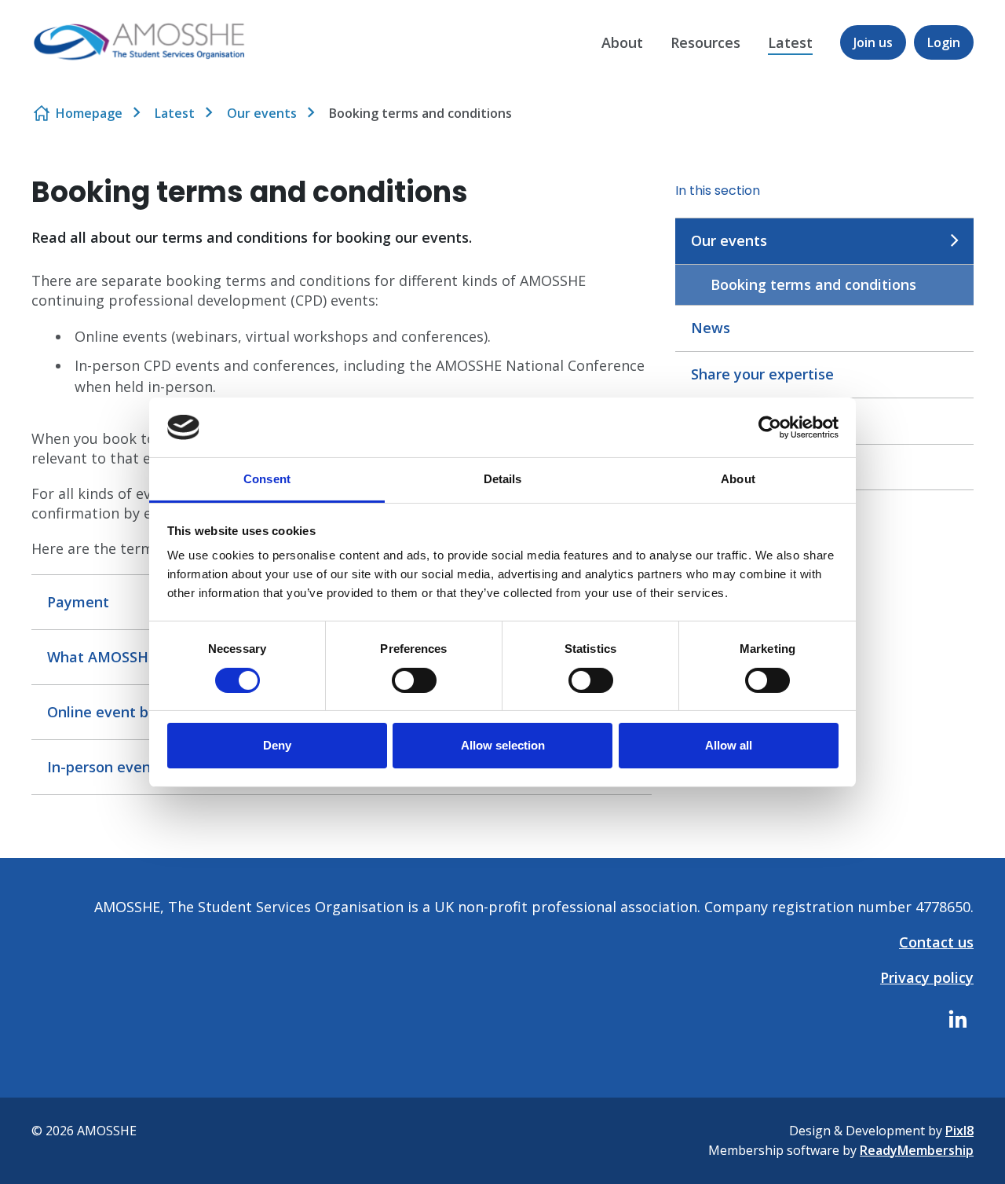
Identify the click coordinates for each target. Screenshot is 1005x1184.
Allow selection (503, 745)
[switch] (414, 680)
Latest (790, 42)
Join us (873, 42)
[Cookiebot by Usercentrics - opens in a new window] (770, 427)
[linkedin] (958, 1019)
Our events (262, 113)
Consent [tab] (267, 479)
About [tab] (738, 479)
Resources (705, 42)
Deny (277, 745)
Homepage (89, 113)
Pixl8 (959, 1130)
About (622, 42)
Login (943, 42)
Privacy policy (927, 977)
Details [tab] (503, 479)
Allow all (728, 745)
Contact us (936, 942)
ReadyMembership (917, 1150)
